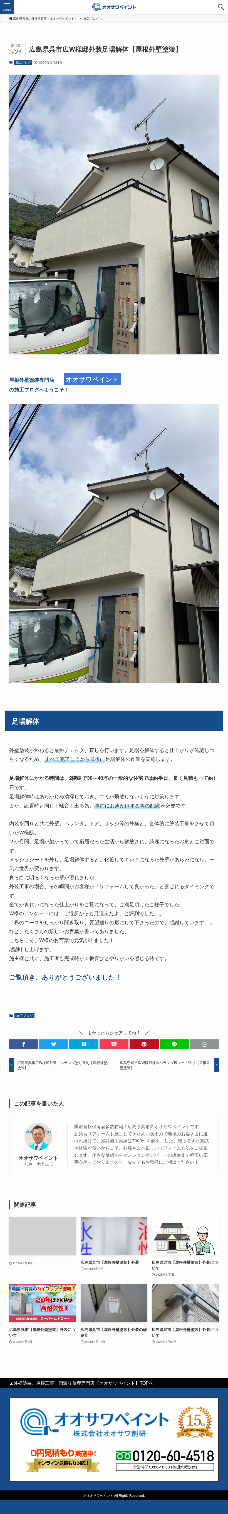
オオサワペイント (38, 1158)
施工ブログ (23, 62)
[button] (221, 7)
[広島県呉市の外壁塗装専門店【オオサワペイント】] (114, 7)
